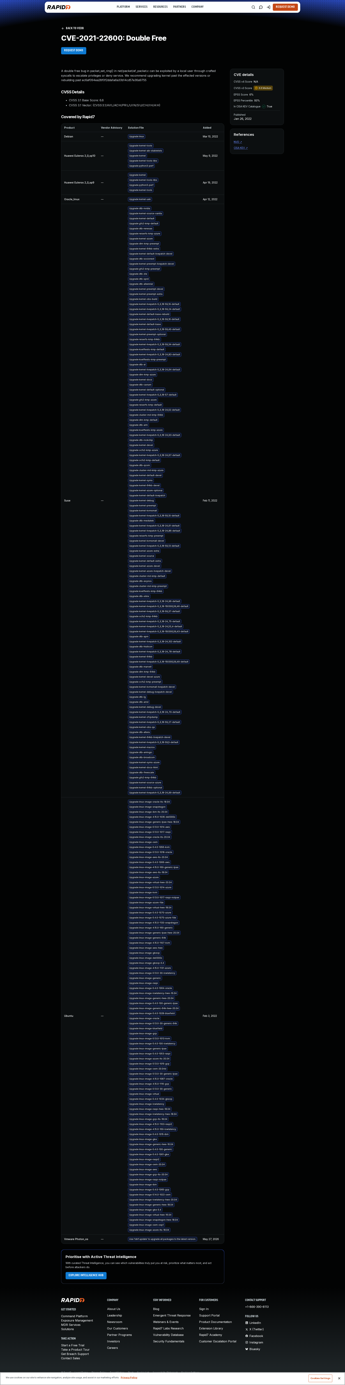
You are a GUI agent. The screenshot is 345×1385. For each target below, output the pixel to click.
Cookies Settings (320, 1378)
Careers (112, 1348)
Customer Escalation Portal (217, 1341)
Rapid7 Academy (210, 1335)
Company (198, 7)
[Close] (339, 1378)
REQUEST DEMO (73, 50)
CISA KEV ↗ (241, 147)
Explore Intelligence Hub (86, 1275)
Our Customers (117, 1328)
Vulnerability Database (168, 1335)
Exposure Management (77, 1320)
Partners (179, 7)
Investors (113, 1341)
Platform (123, 7)
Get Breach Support (75, 1354)
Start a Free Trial (72, 1345)
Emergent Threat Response (172, 1315)
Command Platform (74, 1316)
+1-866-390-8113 (257, 1307)
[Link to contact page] (261, 7)
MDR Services (70, 1325)
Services (141, 7)
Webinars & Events (166, 1322)
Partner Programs (119, 1335)
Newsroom (114, 1322)
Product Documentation (215, 1322)
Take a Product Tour (75, 1349)
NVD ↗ (238, 141)
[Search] (253, 7)
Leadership (114, 1315)
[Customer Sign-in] (268, 7)
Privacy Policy (129, 1377)
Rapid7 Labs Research (168, 1328)
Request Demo (285, 7)
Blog (156, 1309)
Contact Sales (70, 1358)
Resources (160, 7)
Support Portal (209, 1315)
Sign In (204, 1309)
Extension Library (211, 1328)
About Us (113, 1309)
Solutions (67, 1329)
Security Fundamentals (168, 1341)
